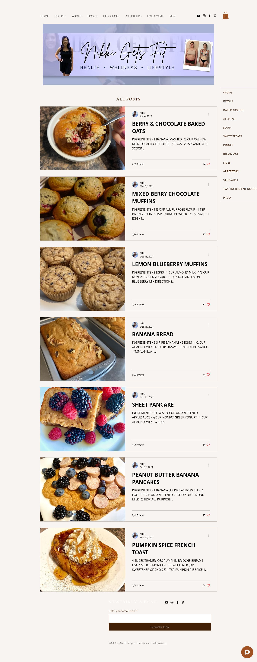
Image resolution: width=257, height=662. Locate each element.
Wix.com (162, 643)
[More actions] (209, 114)
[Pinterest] (215, 16)
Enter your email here (122, 610)
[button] (225, 15)
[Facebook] (209, 16)
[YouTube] (199, 16)
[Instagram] (204, 16)
